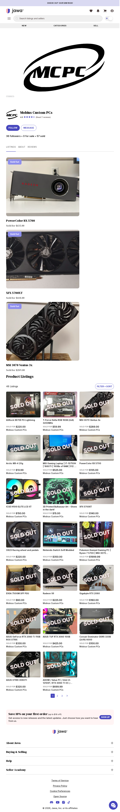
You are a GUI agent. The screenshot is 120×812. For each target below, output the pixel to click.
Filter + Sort (103, 386)
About (20, 147)
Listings (10, 147)
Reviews (31, 147)
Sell (94, 26)
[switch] (108, 18)
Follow (11, 128)
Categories (59, 26)
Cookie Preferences (59, 791)
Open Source (59, 796)
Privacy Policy (59, 786)
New (23, 26)
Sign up (104, 717)
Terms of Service (59, 780)
